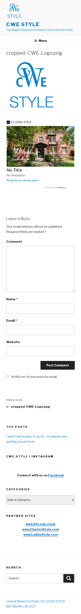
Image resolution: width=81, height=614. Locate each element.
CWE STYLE (22, 24)
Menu (43, 40)
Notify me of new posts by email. (34, 377)
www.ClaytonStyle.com (40, 529)
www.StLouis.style (40, 524)
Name (12, 299)
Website (13, 342)
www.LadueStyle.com (40, 534)
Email (11, 320)
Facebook (56, 475)
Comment (14, 241)
